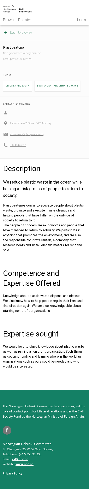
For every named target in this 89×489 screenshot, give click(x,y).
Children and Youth (17, 86)
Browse (9, 20)
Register (24, 20)
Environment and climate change (57, 86)
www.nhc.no (25, 464)
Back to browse (21, 32)
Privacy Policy (12, 473)
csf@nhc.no (20, 459)
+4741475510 (18, 145)
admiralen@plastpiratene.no (26, 134)
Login (81, 20)
